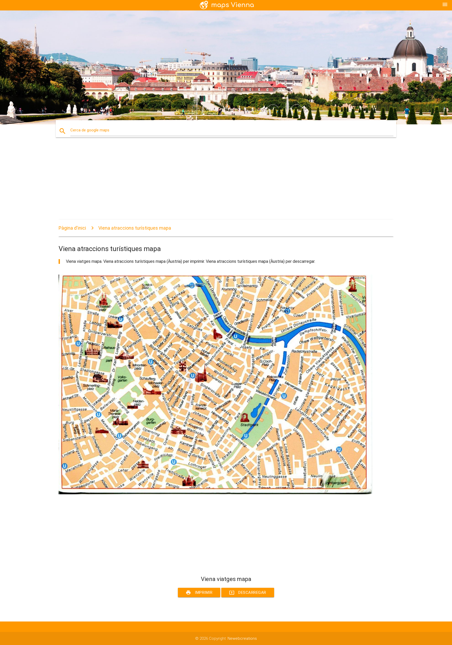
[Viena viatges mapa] (215, 493)
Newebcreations (242, 638)
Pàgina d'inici (72, 228)
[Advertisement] (215, 183)
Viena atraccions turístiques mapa (134, 228)
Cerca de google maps (89, 130)
